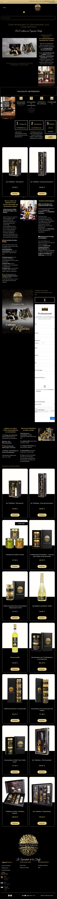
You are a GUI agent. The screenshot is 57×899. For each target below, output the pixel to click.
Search (53, 18)
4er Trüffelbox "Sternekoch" (15, 182)
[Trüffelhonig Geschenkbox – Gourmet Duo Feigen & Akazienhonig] (42, 536)
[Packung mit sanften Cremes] (15, 536)
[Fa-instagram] (11, 895)
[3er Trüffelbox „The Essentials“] (42, 741)
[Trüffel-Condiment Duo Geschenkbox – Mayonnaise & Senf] (15, 587)
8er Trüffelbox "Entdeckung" (42, 811)
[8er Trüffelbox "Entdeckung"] (42, 792)
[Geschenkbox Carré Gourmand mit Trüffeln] (42, 690)
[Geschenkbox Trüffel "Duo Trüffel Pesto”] (15, 741)
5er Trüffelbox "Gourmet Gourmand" (42, 182)
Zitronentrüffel (15, 657)
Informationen (52, 2)
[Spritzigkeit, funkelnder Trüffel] (42, 587)
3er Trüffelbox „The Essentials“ (42, 760)
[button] (2, 107)
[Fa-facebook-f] (9, 895)
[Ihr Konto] (27, 13)
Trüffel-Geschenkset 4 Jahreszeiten (15, 708)
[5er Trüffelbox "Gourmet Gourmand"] (42, 163)
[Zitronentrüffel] (15, 638)
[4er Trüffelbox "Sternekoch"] (15, 163)
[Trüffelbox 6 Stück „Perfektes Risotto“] (15, 792)
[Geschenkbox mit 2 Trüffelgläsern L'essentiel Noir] (42, 638)
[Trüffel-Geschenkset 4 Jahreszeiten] (15, 690)
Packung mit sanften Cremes (15, 554)
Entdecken (15, 193)
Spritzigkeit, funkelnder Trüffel (42, 606)
